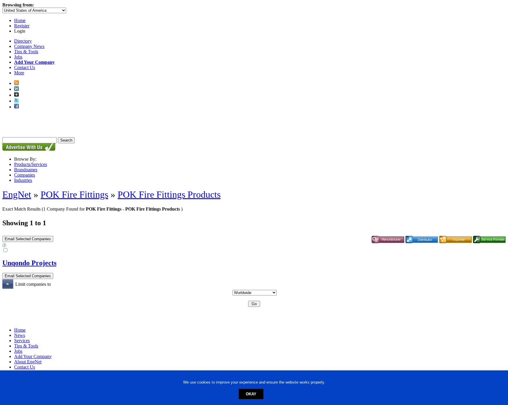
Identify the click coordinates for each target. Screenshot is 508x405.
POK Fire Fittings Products (169, 194)
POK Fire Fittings (74, 194)
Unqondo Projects (29, 263)
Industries (23, 180)
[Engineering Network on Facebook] (16, 106)
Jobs (18, 56)
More (19, 72)
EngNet (16, 194)
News (19, 335)
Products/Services (30, 164)
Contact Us (24, 67)
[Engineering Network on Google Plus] (16, 95)
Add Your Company (33, 356)
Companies (24, 174)
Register (21, 25)
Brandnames (25, 169)
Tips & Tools (26, 51)
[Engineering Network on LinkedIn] (16, 89)
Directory (23, 40)
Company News (29, 46)
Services (22, 340)
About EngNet (27, 361)
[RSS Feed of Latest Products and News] (16, 83)
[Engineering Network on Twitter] (16, 100)
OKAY (251, 394)
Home (20, 20)
